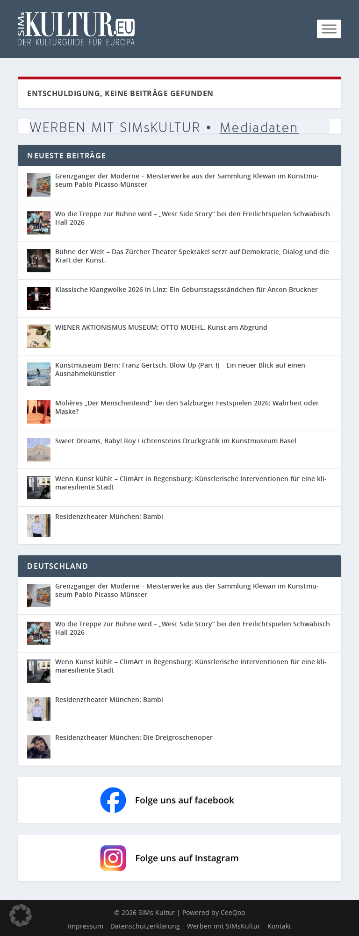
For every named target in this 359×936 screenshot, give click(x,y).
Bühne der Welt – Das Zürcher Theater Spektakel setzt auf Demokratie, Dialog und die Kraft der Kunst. (192, 255)
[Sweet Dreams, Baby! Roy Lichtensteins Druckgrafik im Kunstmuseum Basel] (38, 449)
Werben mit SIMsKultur (223, 926)
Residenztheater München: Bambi (109, 516)
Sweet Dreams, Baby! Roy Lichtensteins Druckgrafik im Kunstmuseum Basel (175, 440)
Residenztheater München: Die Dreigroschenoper (134, 737)
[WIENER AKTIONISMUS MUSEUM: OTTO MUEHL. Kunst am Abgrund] (38, 336)
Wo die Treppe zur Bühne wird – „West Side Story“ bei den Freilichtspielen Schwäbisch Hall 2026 (192, 218)
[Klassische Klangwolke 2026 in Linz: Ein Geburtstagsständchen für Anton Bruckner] (38, 298)
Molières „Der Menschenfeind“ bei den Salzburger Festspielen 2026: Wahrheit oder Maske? (187, 407)
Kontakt (279, 926)
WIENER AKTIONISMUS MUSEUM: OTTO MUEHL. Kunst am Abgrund (161, 327)
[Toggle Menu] (329, 28)
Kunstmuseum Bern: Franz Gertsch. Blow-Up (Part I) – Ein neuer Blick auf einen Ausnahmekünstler (180, 369)
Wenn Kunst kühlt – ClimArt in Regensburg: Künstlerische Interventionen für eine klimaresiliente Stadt (191, 482)
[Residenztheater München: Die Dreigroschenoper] (41, 747)
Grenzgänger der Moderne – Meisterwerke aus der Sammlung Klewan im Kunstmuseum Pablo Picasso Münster (187, 180)
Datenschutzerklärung (145, 926)
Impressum (85, 926)
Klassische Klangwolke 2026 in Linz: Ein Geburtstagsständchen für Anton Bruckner (186, 289)
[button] (20, 915)
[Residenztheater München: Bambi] (38, 525)
